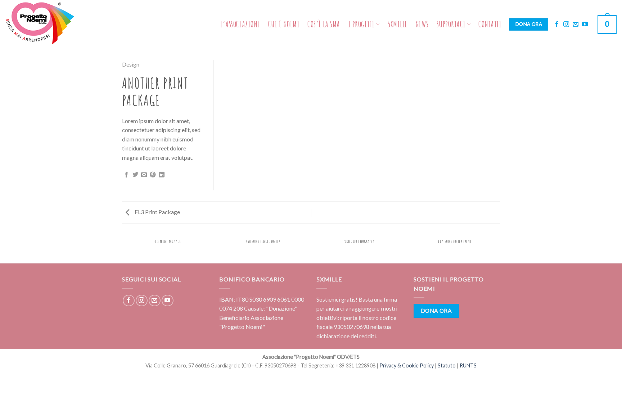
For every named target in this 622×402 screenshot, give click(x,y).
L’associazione (240, 24)
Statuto (447, 365)
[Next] (498, 248)
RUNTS (468, 365)
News (422, 24)
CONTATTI (489, 24)
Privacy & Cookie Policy (406, 365)
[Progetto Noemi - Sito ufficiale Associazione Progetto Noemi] (41, 24)
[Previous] (123, 248)
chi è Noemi (283, 24)
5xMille (397, 24)
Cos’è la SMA (323, 24)
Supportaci (451, 24)
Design (130, 64)
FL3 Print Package (157, 211)
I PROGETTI (361, 24)
